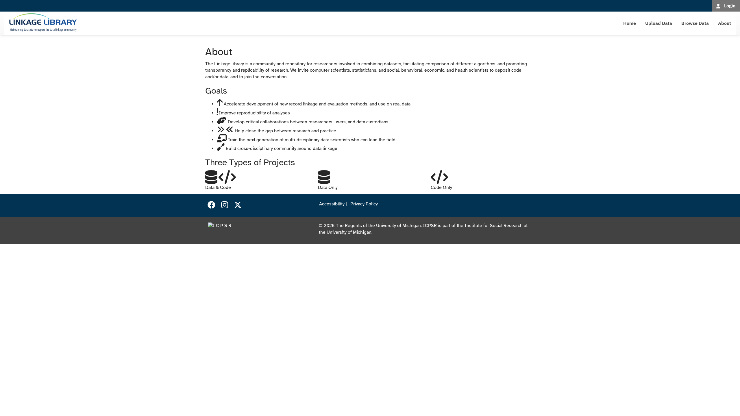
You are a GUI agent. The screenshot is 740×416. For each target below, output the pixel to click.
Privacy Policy (364, 204)
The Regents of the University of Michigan (378, 226)
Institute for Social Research (494, 226)
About (724, 23)
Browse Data (695, 23)
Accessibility (332, 204)
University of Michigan (349, 232)
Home (629, 23)
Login (729, 5)
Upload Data (658, 23)
